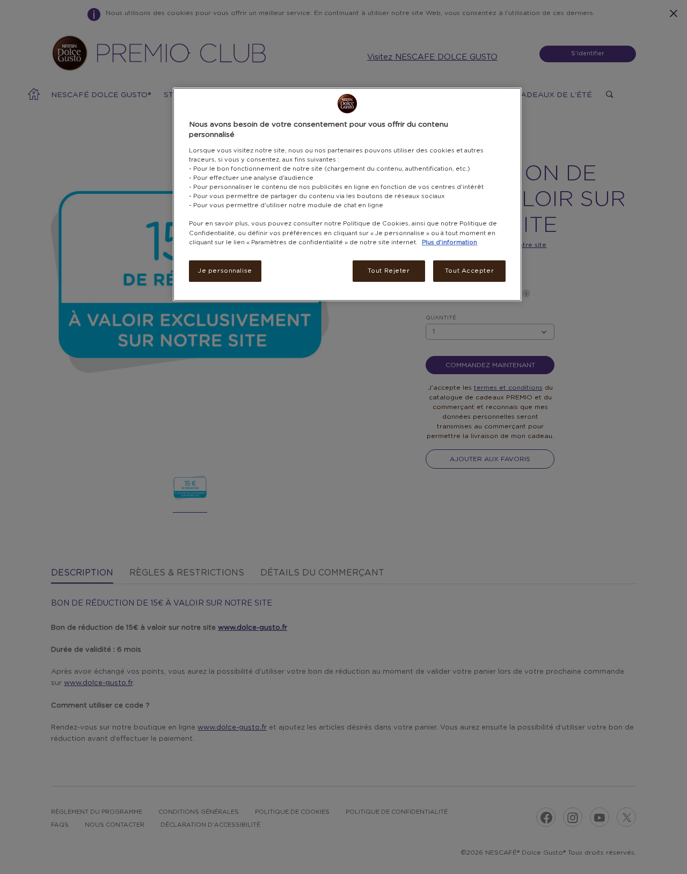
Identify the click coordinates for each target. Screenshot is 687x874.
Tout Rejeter (389, 271)
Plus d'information (449, 242)
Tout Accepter (469, 271)
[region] (347, 194)
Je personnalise (225, 271)
